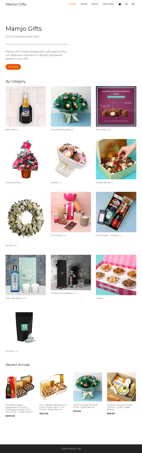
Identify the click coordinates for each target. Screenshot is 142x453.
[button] (133, 4)
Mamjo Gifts (16, 4)
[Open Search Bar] (126, 4)
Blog (95, 4)
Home (72, 4)
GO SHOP (13, 67)
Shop (84, 4)
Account (108, 4)
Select (10, 421)
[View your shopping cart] (119, 4)
